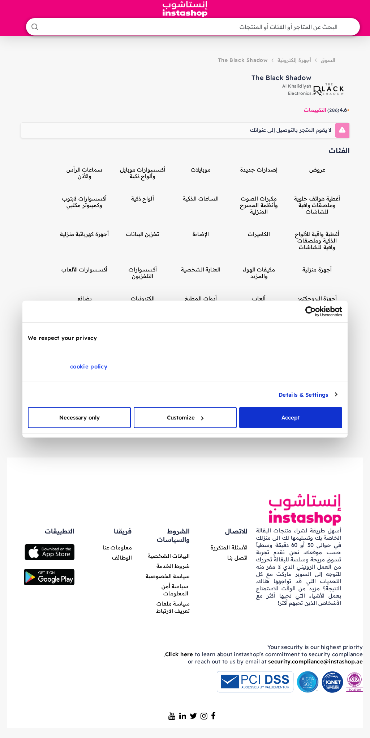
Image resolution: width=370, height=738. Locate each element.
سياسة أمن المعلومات (175, 590)
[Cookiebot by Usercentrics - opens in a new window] (310, 311)
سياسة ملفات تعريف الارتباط (173, 607)
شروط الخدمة (173, 565)
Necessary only (79, 417)
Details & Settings (303, 394)
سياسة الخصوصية (168, 576)
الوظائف (122, 557)
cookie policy (88, 366)
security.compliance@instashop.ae (315, 661)
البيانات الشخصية (169, 555)
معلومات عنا (117, 547)
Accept (290, 417)
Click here (179, 654)
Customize (181, 417)
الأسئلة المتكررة (229, 547)
